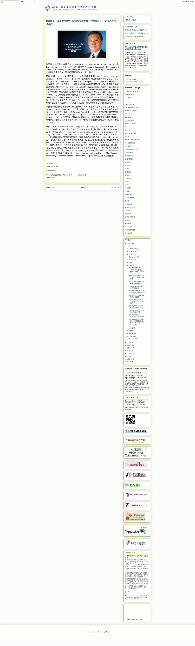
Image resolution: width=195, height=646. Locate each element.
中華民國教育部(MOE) (132, 27)
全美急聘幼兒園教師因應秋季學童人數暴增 (136, 282)
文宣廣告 (128, 178)
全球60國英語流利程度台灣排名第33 (136, 573)
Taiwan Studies (130, 127)
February (132, 336)
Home (83, 187)
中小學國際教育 (130, 143)
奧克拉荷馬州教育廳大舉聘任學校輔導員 (136, 311)
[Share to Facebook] (83, 175)
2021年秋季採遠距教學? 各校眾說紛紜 (136, 287)
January (132, 339)
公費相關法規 (129, 156)
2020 (129, 342)
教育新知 (53, 177)
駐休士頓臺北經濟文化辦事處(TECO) (137, 33)
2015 (129, 356)
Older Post (115, 187)
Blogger (107, 632)
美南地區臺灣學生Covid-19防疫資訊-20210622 (137, 291)
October (132, 254)
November (132, 251)
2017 (129, 350)
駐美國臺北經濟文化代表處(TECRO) (136, 30)
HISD (126, 101)
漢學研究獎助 (129, 197)
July (130, 262)
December (132, 248)
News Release (129, 114)
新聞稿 (127, 181)
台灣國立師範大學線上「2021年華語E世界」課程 (136, 301)
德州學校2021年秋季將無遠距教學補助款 (136, 306)
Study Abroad (129, 120)
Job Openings (129, 104)
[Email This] (78, 175)
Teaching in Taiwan (131, 133)
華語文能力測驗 (130, 230)
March (131, 333)
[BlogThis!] (80, 175)
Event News (129, 98)
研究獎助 (128, 210)
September (133, 257)
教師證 (127, 168)
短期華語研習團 (130, 207)
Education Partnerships (132, 91)
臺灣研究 (128, 220)
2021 (129, 246)
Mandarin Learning (131, 110)
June (131, 265)
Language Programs (131, 107)
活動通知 (128, 191)
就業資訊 (128, 165)
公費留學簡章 (129, 152)
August (131, 260)
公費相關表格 (129, 159)
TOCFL (127, 136)
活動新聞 (128, 188)
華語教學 (128, 223)
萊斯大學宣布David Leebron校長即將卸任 (136, 315)
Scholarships (129, 117)
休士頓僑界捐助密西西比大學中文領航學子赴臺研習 (136, 277)
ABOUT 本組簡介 (130, 20)
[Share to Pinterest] (85, 175)
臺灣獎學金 (128, 214)
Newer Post (50, 187)
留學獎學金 (128, 204)
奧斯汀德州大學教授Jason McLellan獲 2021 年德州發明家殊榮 (136, 270)
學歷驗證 (128, 162)
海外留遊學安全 (130, 194)
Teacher (127, 130)
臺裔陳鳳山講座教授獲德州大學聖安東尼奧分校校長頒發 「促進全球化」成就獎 (136, 321)
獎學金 (127, 201)
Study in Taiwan (130, 123)
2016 (129, 353)
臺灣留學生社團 (130, 217)
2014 (129, 359)
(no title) (127, 592)
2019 (129, 345)
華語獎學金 (128, 233)
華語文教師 (128, 226)
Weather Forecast (130, 619)
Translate (140, 82)
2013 (129, 362)
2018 (129, 348)
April (130, 330)
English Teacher (130, 94)
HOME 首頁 (129, 17)
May (130, 328)
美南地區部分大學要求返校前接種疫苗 (136, 296)
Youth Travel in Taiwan (132, 139)
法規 (126, 185)
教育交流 (128, 172)
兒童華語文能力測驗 (131, 149)
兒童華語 (128, 146)
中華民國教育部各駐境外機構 (134, 36)
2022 (129, 243)
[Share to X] (81, 175)
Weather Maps (138, 619)
